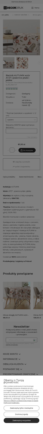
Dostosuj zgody (21, 414)
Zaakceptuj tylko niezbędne (21, 408)
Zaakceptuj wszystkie (21, 420)
